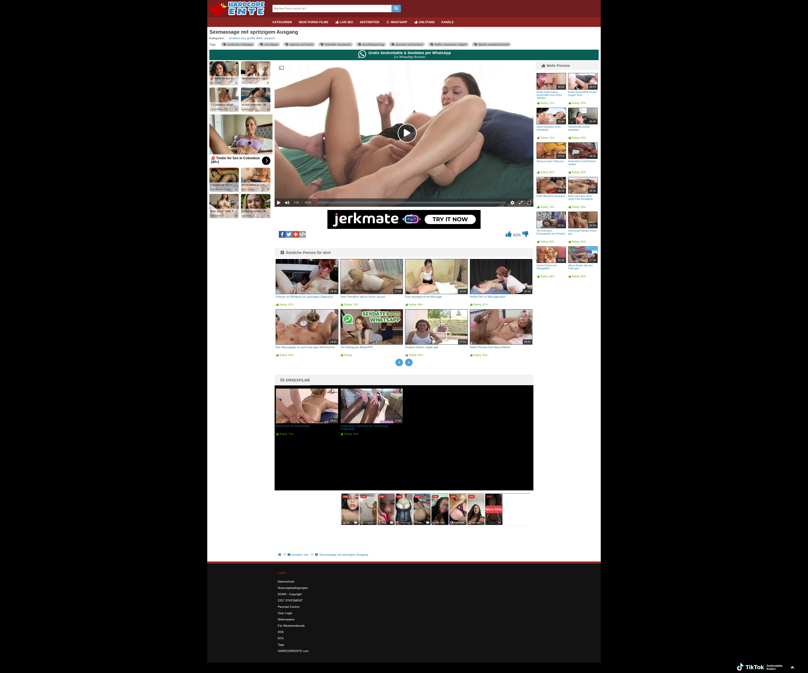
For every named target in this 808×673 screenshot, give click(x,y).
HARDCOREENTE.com (293, 651)
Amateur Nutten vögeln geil (421, 347)
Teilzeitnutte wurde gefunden (579, 128)
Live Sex (346, 22)
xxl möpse (271, 44)
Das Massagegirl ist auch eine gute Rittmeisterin (305, 347)
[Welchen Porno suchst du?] (396, 8)
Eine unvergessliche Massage (423, 296)
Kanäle (447, 22)
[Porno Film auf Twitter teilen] (289, 234)
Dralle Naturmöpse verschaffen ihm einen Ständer (549, 95)
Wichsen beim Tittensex (550, 161)
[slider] (294, 189)
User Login (285, 613)
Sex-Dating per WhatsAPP (356, 347)
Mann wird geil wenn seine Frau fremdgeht (580, 197)
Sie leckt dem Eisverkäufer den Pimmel (551, 232)
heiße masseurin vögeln (450, 44)
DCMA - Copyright (290, 594)
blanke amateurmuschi (493, 44)
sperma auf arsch (301, 44)
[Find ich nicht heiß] (525, 235)
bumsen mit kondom (409, 44)
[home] (280, 554)
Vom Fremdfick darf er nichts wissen (362, 296)
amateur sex (237, 38)
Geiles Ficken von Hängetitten (547, 267)
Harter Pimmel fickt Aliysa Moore (490, 347)
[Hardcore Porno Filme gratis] (238, 15)
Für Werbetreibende (291, 625)
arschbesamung (373, 44)
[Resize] (521, 202)
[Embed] (302, 234)
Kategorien (282, 22)
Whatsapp (398, 22)
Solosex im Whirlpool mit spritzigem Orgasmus (304, 296)
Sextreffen (369, 22)
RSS (281, 632)
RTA (280, 638)
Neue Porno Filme (313, 22)
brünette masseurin (337, 44)
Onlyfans (426, 22)
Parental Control (288, 606)
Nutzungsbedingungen (293, 587)
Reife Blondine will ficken (551, 196)
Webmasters (286, 619)
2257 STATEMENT (290, 600)
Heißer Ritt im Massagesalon (487, 296)
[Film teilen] (295, 234)
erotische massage (240, 44)
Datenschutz (286, 581)
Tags (281, 644)
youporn (269, 38)
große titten (255, 38)
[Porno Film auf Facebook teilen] (282, 234)
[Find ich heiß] (508, 235)
